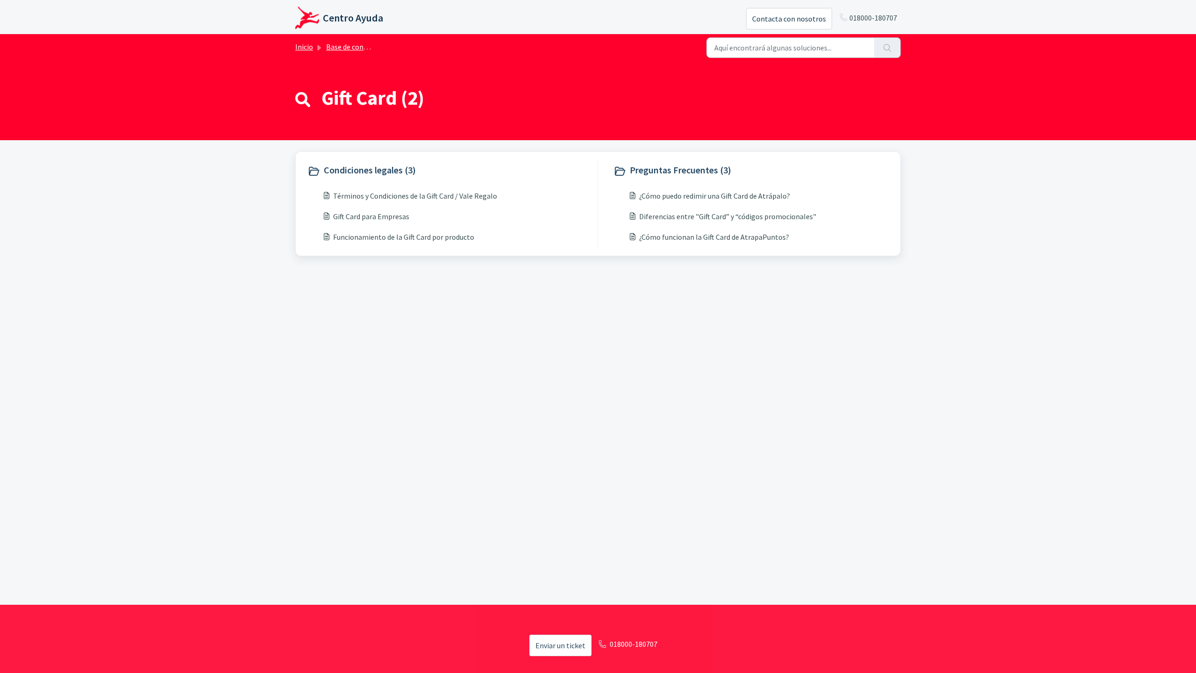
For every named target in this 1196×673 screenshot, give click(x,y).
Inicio (304, 46)
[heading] (450, 171)
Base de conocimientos (363, 46)
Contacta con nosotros (789, 18)
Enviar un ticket (560, 645)
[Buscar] (887, 47)
